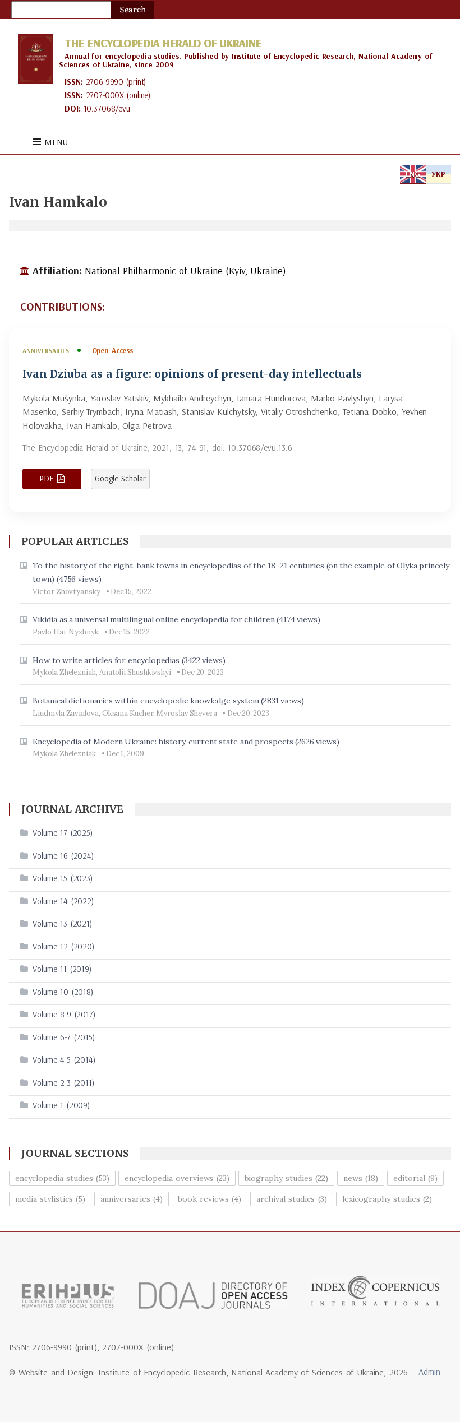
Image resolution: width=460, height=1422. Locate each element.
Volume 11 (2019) (62, 969)
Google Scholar (120, 478)
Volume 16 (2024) (63, 855)
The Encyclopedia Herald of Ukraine (163, 43)
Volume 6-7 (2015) (64, 1037)
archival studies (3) (291, 1199)
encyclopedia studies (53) (62, 1178)
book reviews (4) (209, 1199)
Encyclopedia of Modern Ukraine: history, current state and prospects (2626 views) (186, 742)
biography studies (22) (287, 1178)
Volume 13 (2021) (62, 923)
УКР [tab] (438, 174)
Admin (429, 1371)
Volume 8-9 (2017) (64, 1014)
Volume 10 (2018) (63, 991)
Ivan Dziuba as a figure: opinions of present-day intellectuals (192, 374)
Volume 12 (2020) (63, 946)
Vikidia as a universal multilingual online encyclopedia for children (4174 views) (176, 619)
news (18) (360, 1178)
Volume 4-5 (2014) (64, 1059)
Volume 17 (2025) (63, 832)
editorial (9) (415, 1178)
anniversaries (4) (131, 1199)
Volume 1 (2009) (61, 1105)
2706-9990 (105, 81)
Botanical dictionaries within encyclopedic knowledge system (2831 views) (168, 701)
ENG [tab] (413, 174)
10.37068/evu (107, 108)
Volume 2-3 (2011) (63, 1082)
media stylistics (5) (50, 1199)
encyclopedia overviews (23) (177, 1178)
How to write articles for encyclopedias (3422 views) (129, 660)
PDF (46, 478)
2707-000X (105, 95)
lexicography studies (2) (387, 1199)
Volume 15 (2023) (63, 878)
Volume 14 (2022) (63, 901)
